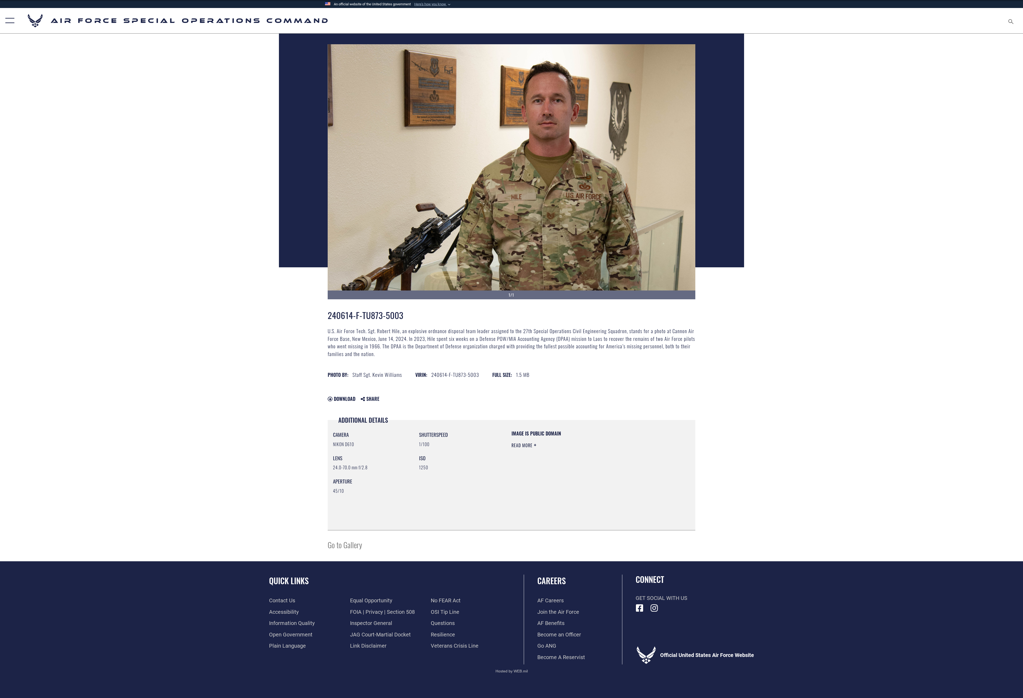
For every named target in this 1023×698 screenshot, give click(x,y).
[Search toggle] (1010, 20)
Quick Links (289, 581)
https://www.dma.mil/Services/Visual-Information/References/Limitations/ (574, 479)
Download (343, 398)
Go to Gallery (345, 544)
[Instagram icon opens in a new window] (654, 608)
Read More (523, 445)
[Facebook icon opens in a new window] (640, 608)
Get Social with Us (661, 598)
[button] (433, 4)
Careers (551, 581)
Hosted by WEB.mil (512, 671)
